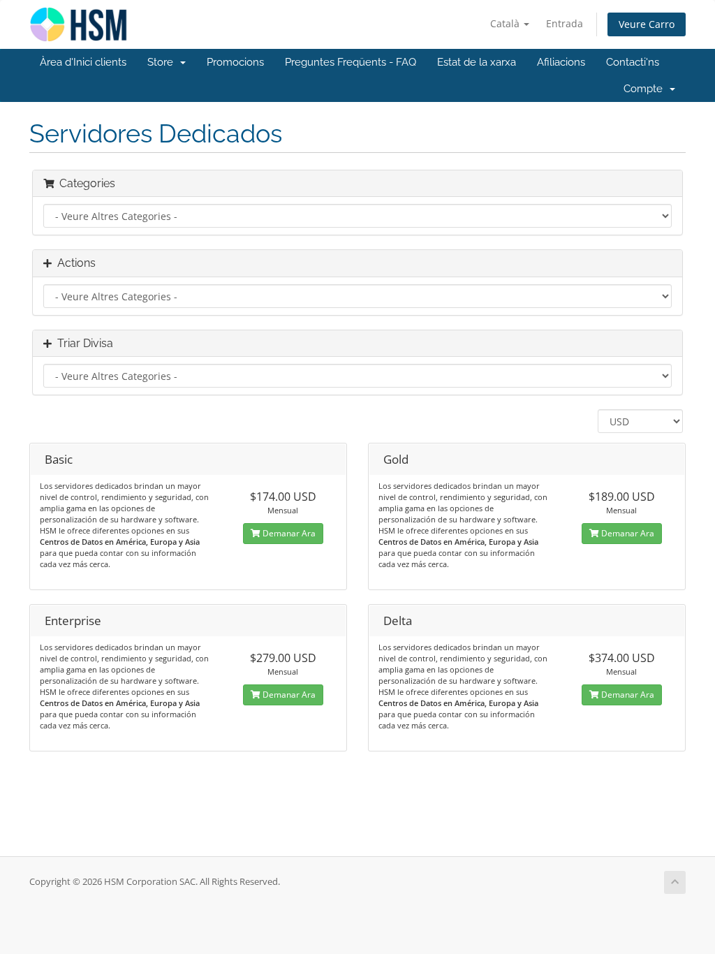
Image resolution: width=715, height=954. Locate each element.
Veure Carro (647, 24)
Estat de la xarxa (476, 62)
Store (163, 62)
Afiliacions (561, 62)
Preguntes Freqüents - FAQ (350, 62)
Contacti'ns (632, 62)
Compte (646, 88)
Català (506, 23)
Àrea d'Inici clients (83, 62)
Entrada (564, 23)
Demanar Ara (288, 533)
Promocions (235, 62)
